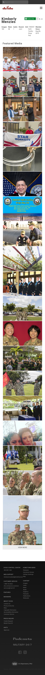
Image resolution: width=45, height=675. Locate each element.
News (24, 587)
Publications (26, 596)
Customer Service (9, 614)
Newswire (7, 597)
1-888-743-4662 (8, 584)
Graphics (25, 591)
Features (7, 592)
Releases (26, 570)
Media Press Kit (8, 623)
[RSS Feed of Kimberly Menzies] (39, 19)
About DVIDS (8, 601)
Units (6, 627)
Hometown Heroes (28, 572)
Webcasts (26, 598)
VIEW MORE (22, 547)
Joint (20, 29)
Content (26, 581)
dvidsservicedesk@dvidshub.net (13, 577)
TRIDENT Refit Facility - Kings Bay (31, 31)
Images (25, 583)
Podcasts (26, 594)
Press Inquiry (9, 618)
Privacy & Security (9, 606)
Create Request (8, 621)
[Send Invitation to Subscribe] (41, 19)
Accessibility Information (11, 612)
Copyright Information (10, 610)
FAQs (5, 608)
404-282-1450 (8, 570)
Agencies (6, 630)
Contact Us (7, 603)
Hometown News (29, 567)
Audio (24, 589)
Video (24, 585)
